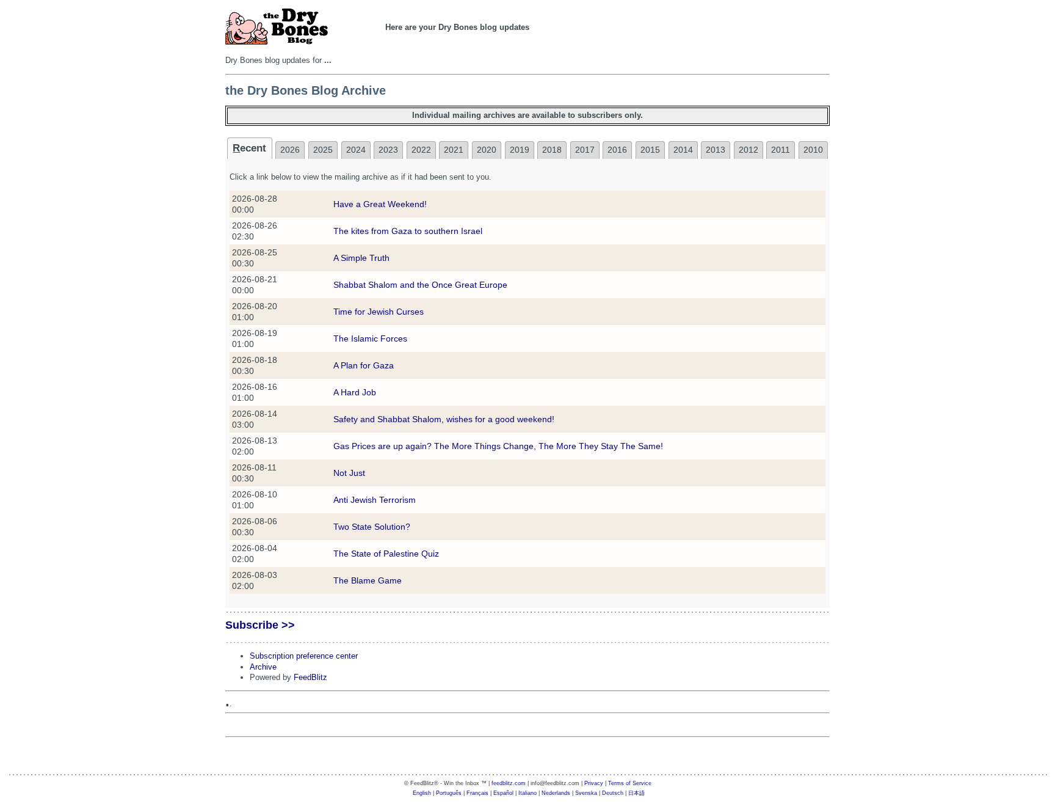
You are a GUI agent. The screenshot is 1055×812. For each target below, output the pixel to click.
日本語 (636, 793)
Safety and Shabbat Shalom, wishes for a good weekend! (443, 419)
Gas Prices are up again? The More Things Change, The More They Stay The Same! (498, 446)
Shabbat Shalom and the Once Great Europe (420, 285)
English (422, 793)
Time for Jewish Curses (378, 311)
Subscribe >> (260, 625)
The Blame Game (367, 580)
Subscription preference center (304, 655)
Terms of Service (629, 783)
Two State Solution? (371, 527)
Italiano (527, 793)
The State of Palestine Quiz (386, 553)
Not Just (349, 473)
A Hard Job (354, 392)
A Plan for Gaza (363, 365)
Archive (263, 666)
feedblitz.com (508, 783)
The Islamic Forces (370, 338)
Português (449, 793)
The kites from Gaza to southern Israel (407, 231)
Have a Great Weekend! (380, 204)
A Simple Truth (361, 258)
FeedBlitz (310, 677)
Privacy (593, 783)
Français (477, 793)
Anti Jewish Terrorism (374, 500)
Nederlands (556, 793)
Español (503, 793)
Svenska (586, 793)
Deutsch (612, 793)
